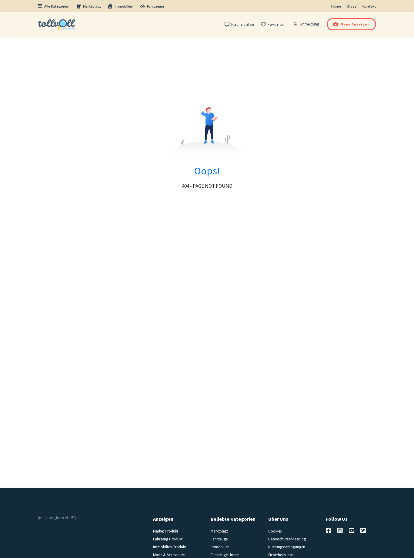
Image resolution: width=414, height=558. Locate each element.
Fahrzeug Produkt (167, 539)
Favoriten (277, 24)
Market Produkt (165, 531)
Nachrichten (242, 24)
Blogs (351, 6)
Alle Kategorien (56, 6)
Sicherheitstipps (280, 554)
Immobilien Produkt (169, 547)
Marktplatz (92, 6)
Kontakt (369, 6)
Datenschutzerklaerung (287, 539)
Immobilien (124, 6)
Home (336, 6)
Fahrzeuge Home (225, 554)
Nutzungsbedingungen (286, 547)
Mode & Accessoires (169, 554)
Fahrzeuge (155, 6)
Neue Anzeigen (355, 24)
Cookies (275, 531)
